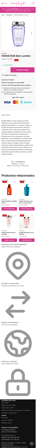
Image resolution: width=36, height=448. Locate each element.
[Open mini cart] (31, 443)
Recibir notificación (9, 209)
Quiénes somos (6, 423)
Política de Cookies (8, 408)
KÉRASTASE (25, 165)
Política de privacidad (9, 405)
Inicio (3, 15)
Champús (9, 15)
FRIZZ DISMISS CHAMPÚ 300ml (9, 202)
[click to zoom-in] (18, 33)
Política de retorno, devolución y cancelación (16, 410)
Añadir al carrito (22, 70)
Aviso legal (5, 402)
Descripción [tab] (6, 115)
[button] (32, 3)
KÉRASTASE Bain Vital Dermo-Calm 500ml (25, 202)
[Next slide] (31, 33)
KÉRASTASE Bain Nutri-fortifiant (9, 233)
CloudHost (24, 447)
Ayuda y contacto (7, 420)
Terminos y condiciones (9, 413)
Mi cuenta (5, 417)
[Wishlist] (14, 182)
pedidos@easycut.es (8, 435)
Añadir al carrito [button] (9, 240)
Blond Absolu (16, 165)
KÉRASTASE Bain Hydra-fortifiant (26, 233)
